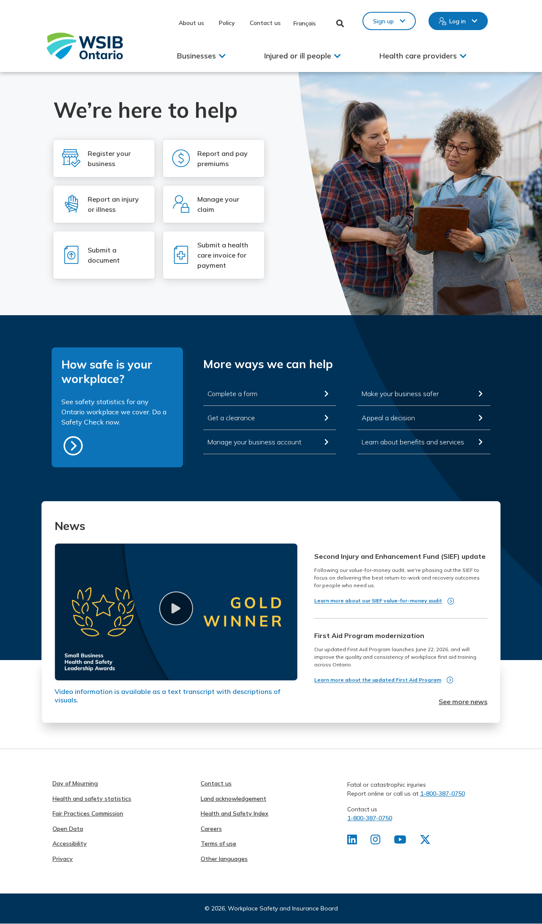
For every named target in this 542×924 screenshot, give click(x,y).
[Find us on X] (425, 841)
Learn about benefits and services (413, 442)
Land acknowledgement (233, 798)
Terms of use (218, 843)
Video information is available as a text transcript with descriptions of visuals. (167, 695)
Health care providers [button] (418, 56)
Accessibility (70, 843)
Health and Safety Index (234, 813)
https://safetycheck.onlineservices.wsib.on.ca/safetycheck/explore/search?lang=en (73, 446)
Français (304, 23)
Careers (211, 828)
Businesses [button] (196, 56)
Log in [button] (457, 21)
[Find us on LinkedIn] (352, 841)
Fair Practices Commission (88, 813)
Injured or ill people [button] (297, 56)
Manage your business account (254, 442)
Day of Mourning (75, 783)
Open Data (68, 828)
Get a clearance (231, 417)
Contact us (265, 23)
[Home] (85, 46)
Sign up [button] (383, 21)
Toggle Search (340, 23)
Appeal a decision (388, 417)
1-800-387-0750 (442, 793)
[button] (176, 608)
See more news (463, 701)
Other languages (224, 859)
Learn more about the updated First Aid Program (377, 680)
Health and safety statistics (92, 798)
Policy (227, 23)
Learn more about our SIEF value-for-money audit (378, 600)
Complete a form (232, 393)
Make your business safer (400, 393)
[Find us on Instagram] (375, 841)
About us (191, 23)
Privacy (63, 859)
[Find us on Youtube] (400, 841)
